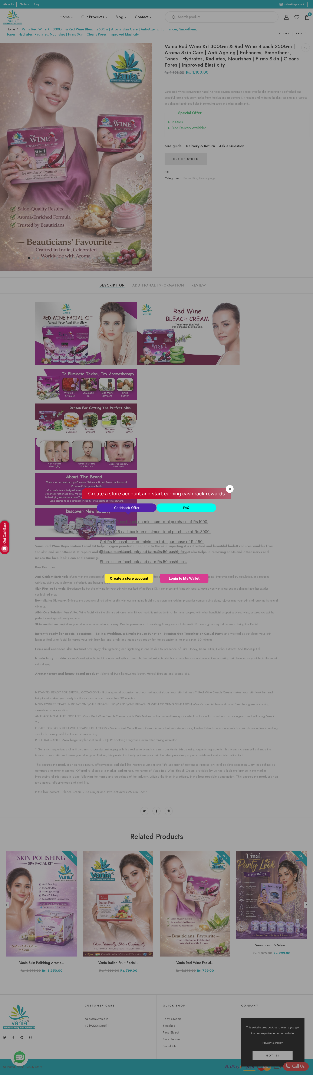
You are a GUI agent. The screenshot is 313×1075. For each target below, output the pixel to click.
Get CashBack (4, 533)
